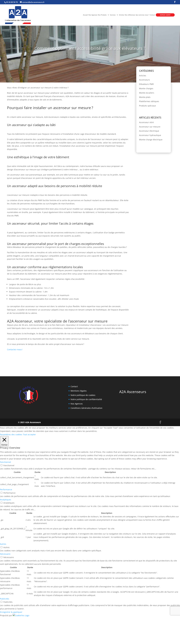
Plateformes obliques (149, 101)
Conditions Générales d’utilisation (86, 408)
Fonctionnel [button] (5, 462)
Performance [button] (6, 489)
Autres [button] (3, 544)
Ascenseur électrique (149, 131)
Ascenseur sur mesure (149, 126)
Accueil (85, 15)
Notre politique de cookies (83, 395)
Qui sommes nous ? (142, 15)
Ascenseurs (144, 79)
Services (113, 15)
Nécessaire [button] (5, 554)
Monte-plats (144, 97)
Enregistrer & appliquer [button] (11, 612)
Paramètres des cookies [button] (11, 434)
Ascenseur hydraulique (150, 135)
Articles (121, 15)
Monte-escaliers (146, 92)
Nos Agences (92, 15)
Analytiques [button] (5, 499)
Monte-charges (146, 88)
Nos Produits (102, 15)
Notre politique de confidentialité (86, 399)
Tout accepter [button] (29, 434)
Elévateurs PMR (146, 84)
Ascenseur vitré (146, 122)
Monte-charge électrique (150, 139)
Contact (152, 15)
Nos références (130, 15)
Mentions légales (79, 390)
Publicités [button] (4, 598)
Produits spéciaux (147, 105)
